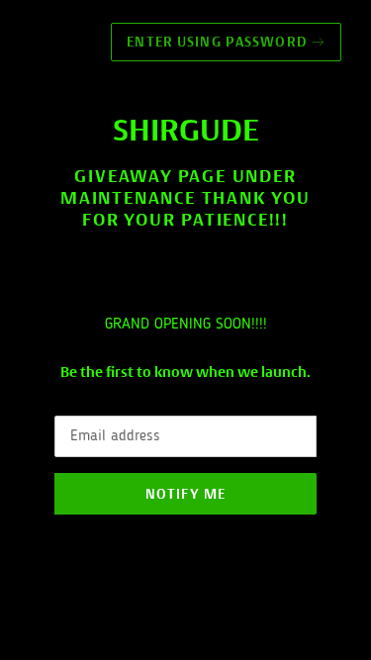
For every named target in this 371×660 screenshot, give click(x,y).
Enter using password (226, 41)
